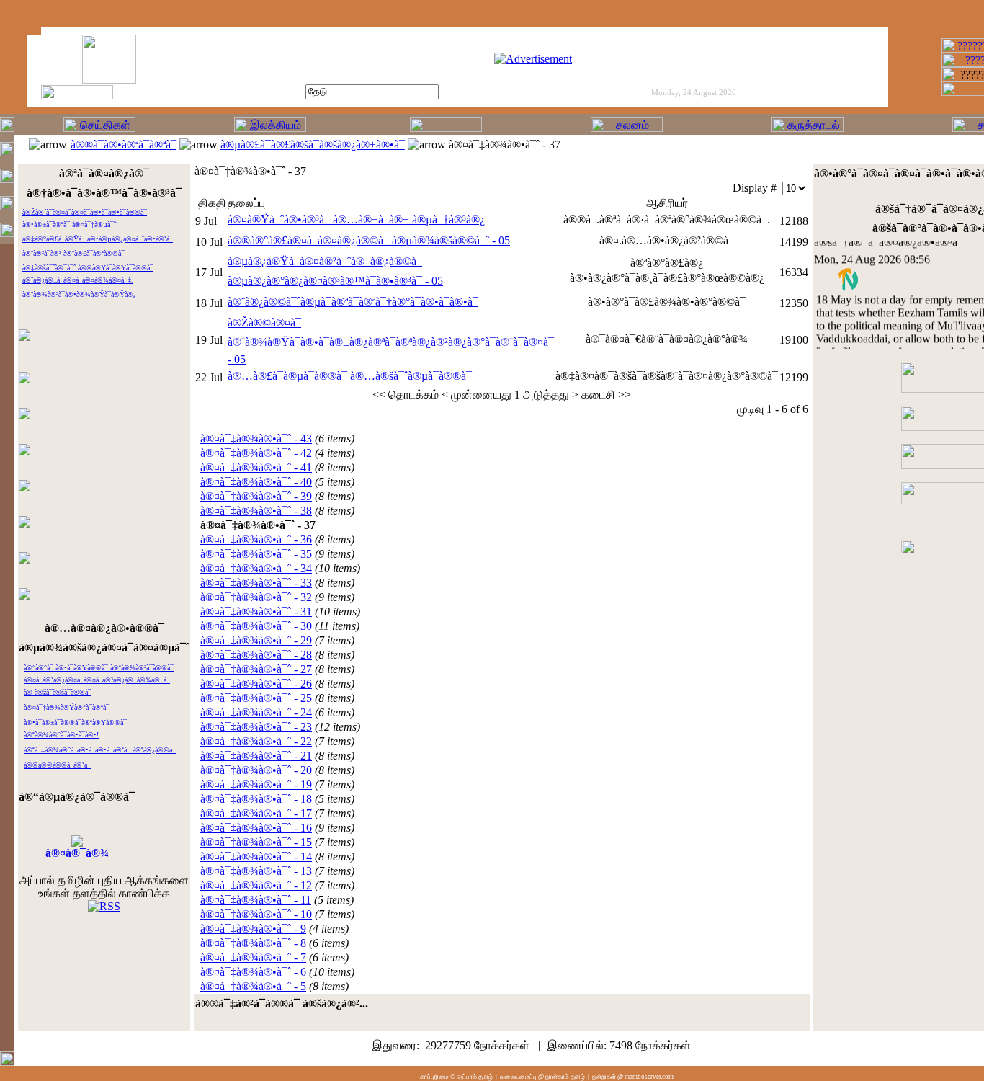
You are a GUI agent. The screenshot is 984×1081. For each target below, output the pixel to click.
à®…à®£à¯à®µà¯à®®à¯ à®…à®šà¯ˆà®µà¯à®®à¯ (350, 376)
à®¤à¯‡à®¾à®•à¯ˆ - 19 (256, 784)
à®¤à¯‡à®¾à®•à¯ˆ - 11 (255, 900)
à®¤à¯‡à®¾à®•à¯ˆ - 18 (256, 799)
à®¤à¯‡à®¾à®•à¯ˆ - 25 (256, 698)
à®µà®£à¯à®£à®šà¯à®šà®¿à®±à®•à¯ (312, 144)
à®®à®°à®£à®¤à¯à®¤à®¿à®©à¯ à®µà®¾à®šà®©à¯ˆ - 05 (369, 240)
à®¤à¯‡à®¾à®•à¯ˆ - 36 (256, 539)
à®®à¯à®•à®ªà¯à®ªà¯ (123, 144)
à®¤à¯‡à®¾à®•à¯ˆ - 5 (253, 986)
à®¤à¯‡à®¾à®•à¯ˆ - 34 (256, 568)
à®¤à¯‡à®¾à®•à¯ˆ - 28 (256, 655)
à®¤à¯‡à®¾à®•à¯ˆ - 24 (256, 712)
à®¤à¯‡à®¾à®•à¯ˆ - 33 (256, 583)
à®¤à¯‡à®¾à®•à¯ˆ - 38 (256, 510)
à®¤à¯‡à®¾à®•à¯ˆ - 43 (256, 438)
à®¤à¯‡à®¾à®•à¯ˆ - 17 (256, 813)
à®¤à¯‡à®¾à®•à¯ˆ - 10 (256, 914)
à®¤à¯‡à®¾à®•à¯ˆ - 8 (253, 943)
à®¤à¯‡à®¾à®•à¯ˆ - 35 (256, 554)
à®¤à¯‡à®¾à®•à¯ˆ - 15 (256, 842)
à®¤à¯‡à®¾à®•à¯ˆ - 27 (256, 669)
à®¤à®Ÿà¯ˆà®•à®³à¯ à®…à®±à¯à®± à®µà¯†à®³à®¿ (356, 219)
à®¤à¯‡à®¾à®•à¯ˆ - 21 (256, 755)
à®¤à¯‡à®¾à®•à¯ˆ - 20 (256, 770)
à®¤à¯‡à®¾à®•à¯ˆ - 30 (256, 626)
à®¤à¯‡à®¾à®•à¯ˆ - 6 (253, 972)
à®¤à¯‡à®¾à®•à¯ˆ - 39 (256, 496)
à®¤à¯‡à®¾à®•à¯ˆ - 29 (256, 640)
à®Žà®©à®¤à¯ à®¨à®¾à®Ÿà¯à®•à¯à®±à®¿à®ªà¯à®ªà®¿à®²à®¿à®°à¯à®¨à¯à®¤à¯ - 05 (391, 340)
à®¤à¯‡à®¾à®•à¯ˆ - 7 (253, 957)
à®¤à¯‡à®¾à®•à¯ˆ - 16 (256, 828)
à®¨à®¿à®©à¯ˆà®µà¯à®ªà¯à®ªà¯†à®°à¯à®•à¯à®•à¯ (353, 301)
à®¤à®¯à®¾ (77, 853)
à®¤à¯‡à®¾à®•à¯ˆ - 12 (256, 885)
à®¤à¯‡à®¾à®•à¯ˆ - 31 (256, 611)
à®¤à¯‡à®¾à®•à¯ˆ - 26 (256, 683)
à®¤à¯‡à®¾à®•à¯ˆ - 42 (256, 453)
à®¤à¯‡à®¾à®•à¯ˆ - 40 (256, 482)
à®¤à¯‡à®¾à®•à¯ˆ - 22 (256, 741)
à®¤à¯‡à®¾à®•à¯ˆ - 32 (256, 597)
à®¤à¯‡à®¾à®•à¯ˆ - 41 (256, 467)
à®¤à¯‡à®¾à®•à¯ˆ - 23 (256, 727)
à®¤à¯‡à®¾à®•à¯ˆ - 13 (256, 871)
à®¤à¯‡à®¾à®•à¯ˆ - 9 (253, 928)
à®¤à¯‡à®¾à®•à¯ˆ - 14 (256, 856)
